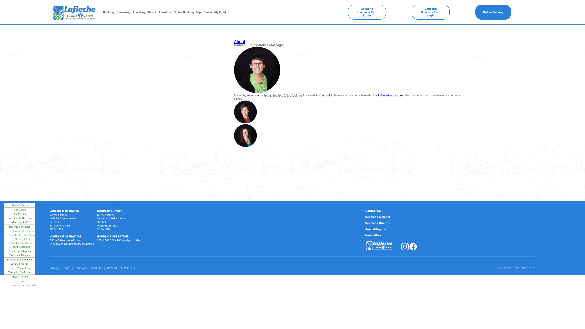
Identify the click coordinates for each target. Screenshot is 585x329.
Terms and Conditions (88, 268)
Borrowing (124, 12)
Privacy (54, 268)
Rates (152, 12)
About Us (164, 12)
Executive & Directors (19, 218)
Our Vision (20, 209)
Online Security (19, 263)
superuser (253, 95)
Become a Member (19, 226)
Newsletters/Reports (20, 251)
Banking (108, 12)
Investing (139, 12)
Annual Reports (375, 229)
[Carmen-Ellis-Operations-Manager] (257, 92)
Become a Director (19, 255)
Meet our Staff (20, 222)
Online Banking (493, 12)
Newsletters (373, 235)
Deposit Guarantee (19, 246)
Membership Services (23, 231)
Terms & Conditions (19, 272)
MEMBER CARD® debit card (23, 243)
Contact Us (373, 211)
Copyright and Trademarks (23, 285)
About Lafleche (19, 205)
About (239, 41)
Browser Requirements (19, 259)
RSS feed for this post (391, 95)
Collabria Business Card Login (430, 12)
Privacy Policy (20, 276)
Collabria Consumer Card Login (366, 12)
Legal (23, 281)
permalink (327, 95)
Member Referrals (23, 239)
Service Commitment (19, 268)
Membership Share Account (23, 235)
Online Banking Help (187, 12)
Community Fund (214, 12)
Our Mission (20, 213)
